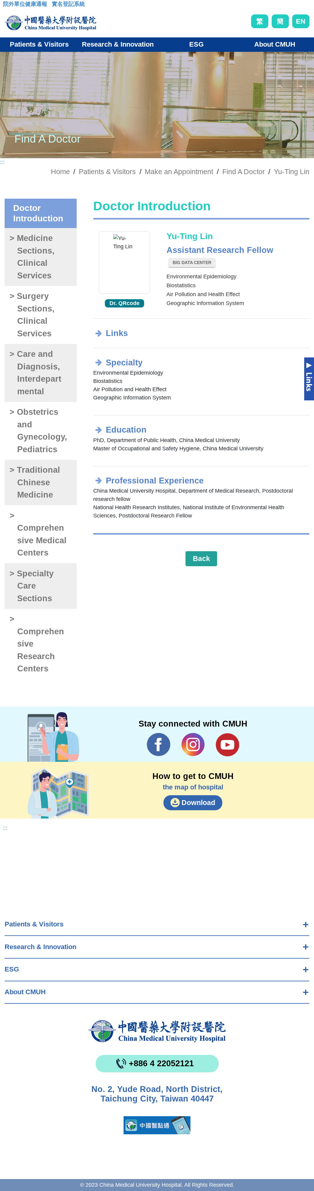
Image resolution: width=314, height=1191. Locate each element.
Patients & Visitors (34, 924)
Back (201, 559)
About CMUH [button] (274, 44)
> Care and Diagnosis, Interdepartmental (35, 372)
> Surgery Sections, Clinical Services (32, 315)
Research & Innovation (40, 947)
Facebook (158, 744)
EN (300, 21)
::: (8, 6)
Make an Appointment (179, 172)
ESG (12, 969)
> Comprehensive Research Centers (37, 643)
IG (193, 744)
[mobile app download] (157, 1125)
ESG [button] (196, 44)
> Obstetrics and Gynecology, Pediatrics (38, 430)
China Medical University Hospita (157, 1031)
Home (60, 172)
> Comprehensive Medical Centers (38, 534)
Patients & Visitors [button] (39, 44)
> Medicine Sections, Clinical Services (32, 257)
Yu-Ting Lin (291, 172)
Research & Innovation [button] (118, 44)
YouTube (227, 744)
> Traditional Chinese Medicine (35, 482)
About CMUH (25, 992)
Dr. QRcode (124, 303)
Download (198, 803)
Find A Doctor (243, 172)
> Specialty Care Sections (32, 586)
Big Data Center (192, 262)
